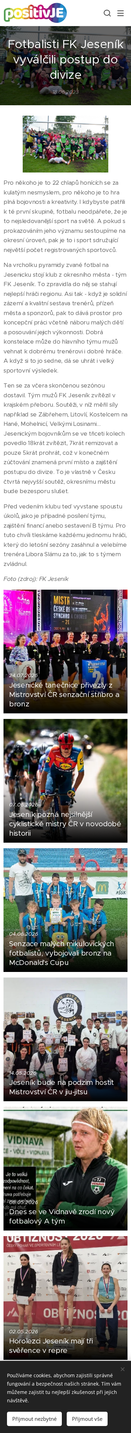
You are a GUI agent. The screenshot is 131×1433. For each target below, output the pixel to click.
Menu (121, 13)
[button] (107, 13)
